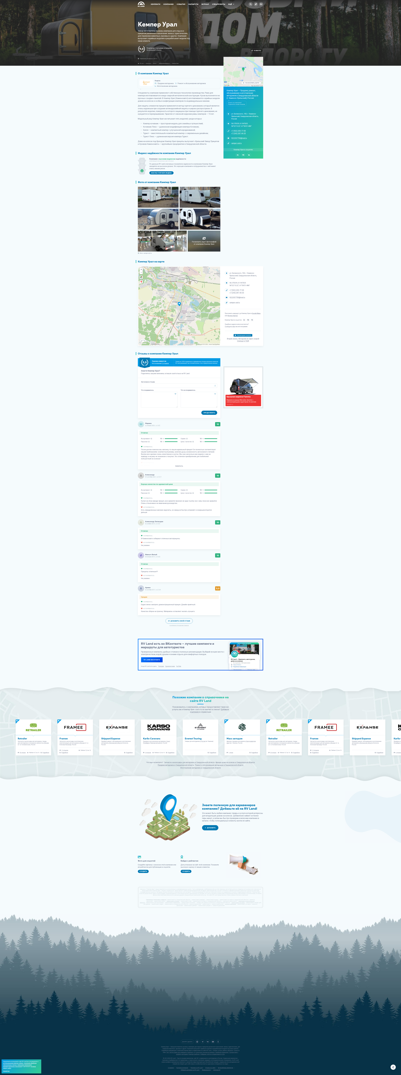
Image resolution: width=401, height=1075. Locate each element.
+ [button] (141, 269)
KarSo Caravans (235, 738)
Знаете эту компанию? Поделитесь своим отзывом (236, 103)
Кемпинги (155, 4)
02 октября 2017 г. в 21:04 (153, 589)
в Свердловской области (247, 95)
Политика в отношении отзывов (179, 625)
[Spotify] (197, 1042)
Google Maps (256, 313)
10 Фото (257, 50)
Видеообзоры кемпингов (225, 1068)
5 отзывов (165, 363)
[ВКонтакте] (249, 155)
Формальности (206, 1070)
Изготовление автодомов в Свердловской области (200, 768)
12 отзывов (148, 750)
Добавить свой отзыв (180, 621)
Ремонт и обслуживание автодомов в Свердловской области (219, 765)
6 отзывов (231, 752)
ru (261, 4)
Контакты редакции (182, 1068)
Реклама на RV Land (197, 1068)
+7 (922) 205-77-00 (238, 131)
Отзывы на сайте (210, 1068)
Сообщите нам (230, 326)
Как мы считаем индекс (161, 173)
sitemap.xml (216, 1070)
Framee (147, 738)
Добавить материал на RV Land (190, 1070)
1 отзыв (314, 752)
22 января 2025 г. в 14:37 (152, 425)
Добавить (211, 828)
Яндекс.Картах (233, 316)
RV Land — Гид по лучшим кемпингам (182, 1058)
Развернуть (179, 466)
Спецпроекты (218, 4)
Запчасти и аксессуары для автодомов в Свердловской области (189, 762)
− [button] (141, 272)
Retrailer (106, 738)
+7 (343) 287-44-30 (238, 133)
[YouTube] (213, 1042)
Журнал (205, 4)
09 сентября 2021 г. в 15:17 (153, 477)
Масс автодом (318, 738)
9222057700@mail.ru (239, 138)
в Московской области (199, 743)
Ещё (230, 4)
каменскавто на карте (238, 902)
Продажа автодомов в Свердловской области (176, 765)
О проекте (171, 1068)
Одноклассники (170, 666)
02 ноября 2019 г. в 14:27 (152, 523)
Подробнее (129, 752)
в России (286, 741)
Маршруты (193, 4)
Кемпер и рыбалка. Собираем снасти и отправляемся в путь (206, 1054)
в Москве (129, 743)
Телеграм (161, 666)
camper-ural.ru (236, 143)
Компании (168, 4)
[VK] (208, 1042)
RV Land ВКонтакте (152, 660)
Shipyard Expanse (194, 738)
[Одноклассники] (218, 1042)
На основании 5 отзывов (154, 50)
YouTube (178, 666)
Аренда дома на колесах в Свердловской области (235, 762)
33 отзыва (106, 752)
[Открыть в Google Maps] (141, 277)
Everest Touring (276, 738)
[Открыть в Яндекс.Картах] (141, 281)
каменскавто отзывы (173, 901)
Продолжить (209, 413)
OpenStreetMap (216, 344)
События (181, 4)
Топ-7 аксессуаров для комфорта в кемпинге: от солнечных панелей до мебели (190, 1052)
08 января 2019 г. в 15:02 (152, 556)
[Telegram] (202, 1042)
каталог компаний (230, 904)
